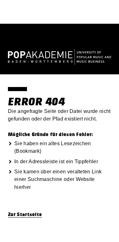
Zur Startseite (25, 214)
